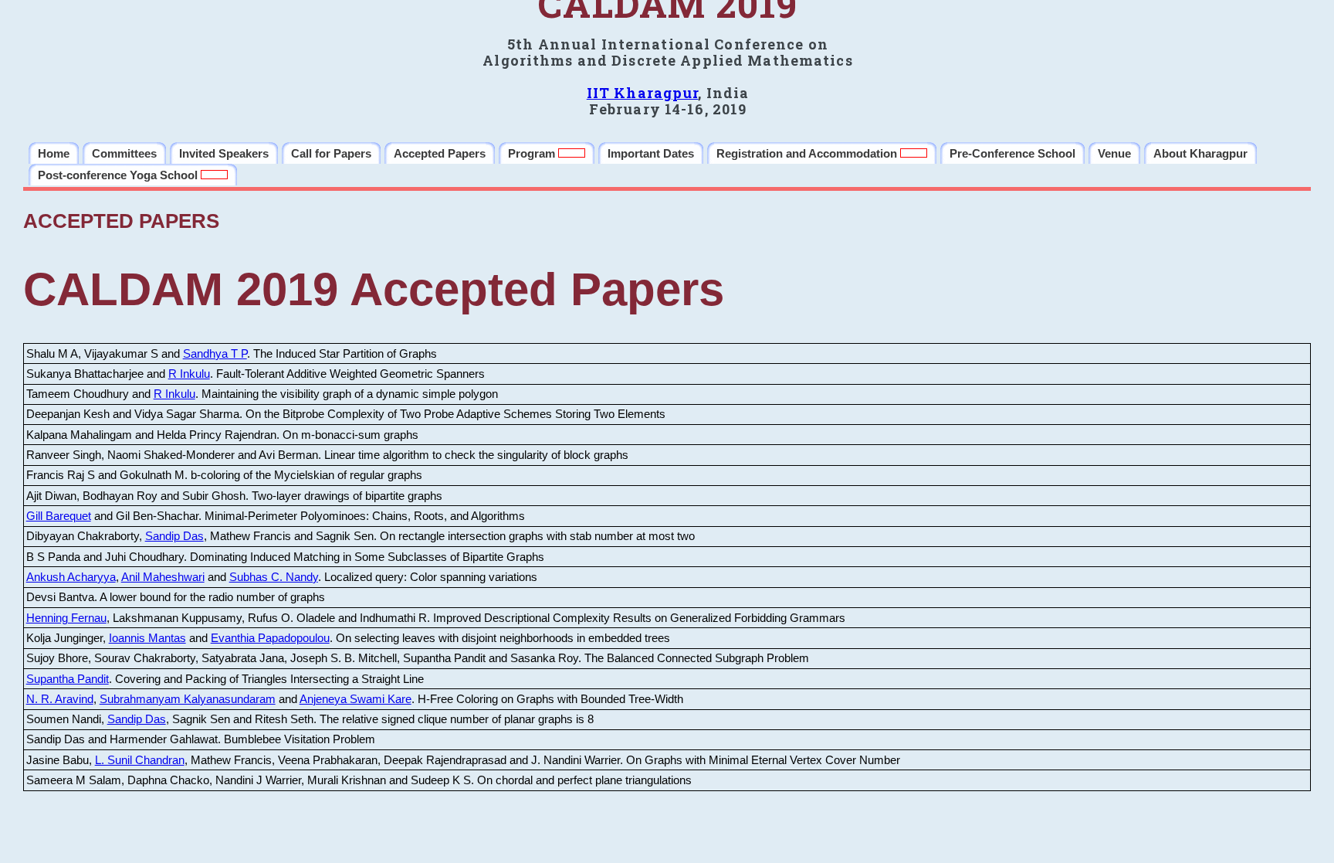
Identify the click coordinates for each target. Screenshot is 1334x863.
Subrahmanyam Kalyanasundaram (188, 698)
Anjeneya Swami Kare (355, 698)
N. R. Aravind (59, 698)
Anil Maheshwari (163, 576)
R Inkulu (189, 373)
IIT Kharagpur (643, 92)
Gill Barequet (58, 515)
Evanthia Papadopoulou (270, 637)
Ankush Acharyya (71, 576)
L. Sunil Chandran (140, 759)
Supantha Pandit (67, 678)
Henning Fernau (66, 617)
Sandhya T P (215, 353)
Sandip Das (174, 535)
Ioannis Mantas (147, 637)
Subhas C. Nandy (273, 576)
